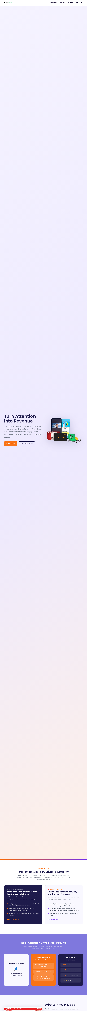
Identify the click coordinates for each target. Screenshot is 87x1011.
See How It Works (27, 444)
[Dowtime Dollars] (8, 2)
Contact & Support (75, 3)
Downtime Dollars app (58, 3)
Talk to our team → (13, 919)
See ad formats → (53, 919)
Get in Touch (10, 444)
